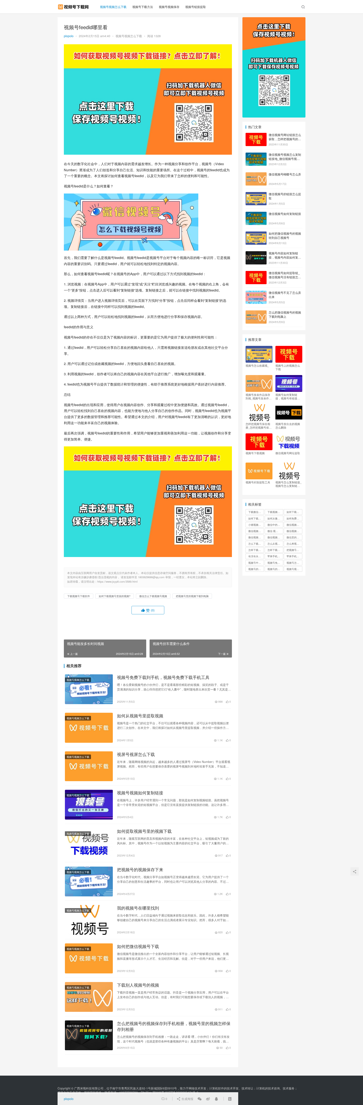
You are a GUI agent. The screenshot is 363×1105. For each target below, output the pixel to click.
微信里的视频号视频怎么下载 (294, 537)
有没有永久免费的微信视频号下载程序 (256, 556)
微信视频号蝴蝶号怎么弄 (285, 174)
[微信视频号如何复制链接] (256, 214)
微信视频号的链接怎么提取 (285, 196)
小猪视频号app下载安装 (256, 524)
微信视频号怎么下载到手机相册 (275, 537)
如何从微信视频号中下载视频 (275, 518)
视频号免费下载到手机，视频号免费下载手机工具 (163, 677)
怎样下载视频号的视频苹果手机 (275, 550)
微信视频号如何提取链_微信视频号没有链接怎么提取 (285, 277)
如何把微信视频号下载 (138, 946)
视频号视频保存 (169, 7)
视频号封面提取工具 (258, 482)
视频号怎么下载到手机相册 (294, 562)
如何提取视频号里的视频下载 (144, 831)
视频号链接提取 (195, 7)
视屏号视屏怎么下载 (136, 754)
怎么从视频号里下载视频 (275, 543)
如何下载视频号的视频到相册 (294, 512)
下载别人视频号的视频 (138, 985)
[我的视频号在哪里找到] (89, 920)
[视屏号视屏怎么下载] (89, 766)
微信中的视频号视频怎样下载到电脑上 (275, 524)
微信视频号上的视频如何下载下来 (256, 531)
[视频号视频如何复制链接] (89, 805)
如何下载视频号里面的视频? (114, 596)
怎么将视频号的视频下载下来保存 (294, 543)
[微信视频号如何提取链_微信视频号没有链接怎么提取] (256, 273)
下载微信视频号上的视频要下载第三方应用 (256, 512)
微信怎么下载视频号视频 (153, 596)
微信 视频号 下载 (275, 531)
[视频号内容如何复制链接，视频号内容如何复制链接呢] (256, 253)
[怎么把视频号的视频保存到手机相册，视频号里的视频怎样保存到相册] (89, 1035)
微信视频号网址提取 (287, 453)
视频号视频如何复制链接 (140, 793)
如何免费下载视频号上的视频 (294, 518)
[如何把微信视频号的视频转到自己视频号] (256, 234)
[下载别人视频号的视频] (89, 997)
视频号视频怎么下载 (113, 7)
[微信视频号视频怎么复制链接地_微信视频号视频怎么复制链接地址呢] (256, 155)
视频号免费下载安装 (275, 562)
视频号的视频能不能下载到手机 (275, 569)
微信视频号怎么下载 (256, 537)
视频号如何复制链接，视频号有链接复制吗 (287, 396)
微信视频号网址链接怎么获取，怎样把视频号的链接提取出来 (285, 139)
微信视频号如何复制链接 (285, 214)
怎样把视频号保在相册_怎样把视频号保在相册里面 (259, 425)
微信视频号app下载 (294, 524)
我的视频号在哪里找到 (138, 908)
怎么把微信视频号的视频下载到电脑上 (285, 314)
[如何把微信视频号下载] (89, 958)
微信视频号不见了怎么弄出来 (285, 294)
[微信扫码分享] (199, 1098)
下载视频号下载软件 (78, 596)
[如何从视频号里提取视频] (89, 728)
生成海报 (187, 1099)
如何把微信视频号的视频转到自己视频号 (285, 235)
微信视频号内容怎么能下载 (294, 531)
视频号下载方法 (142, 7)
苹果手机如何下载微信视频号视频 (294, 556)
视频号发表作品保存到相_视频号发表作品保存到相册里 (259, 396)
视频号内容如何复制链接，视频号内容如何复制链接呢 (285, 257)
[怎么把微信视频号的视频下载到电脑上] (256, 313)
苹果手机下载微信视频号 (275, 556)
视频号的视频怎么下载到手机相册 (256, 569)
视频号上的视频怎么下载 (287, 367)
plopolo (69, 36)
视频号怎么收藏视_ (257, 365)
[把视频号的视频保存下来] (89, 881)
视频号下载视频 (255, 453)
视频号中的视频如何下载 (256, 562)
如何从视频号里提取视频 (140, 716)
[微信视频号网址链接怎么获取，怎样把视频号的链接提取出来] (256, 135)
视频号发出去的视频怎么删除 (287, 425)
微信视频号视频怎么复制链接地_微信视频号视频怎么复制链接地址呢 (285, 158)
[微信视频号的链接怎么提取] (256, 194)
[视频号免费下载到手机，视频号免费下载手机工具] (89, 689)
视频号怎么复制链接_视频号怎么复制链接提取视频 (288, 484)
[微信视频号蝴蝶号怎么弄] (256, 175)
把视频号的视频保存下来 (140, 869)
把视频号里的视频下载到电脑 (192, 596)
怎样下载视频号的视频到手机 (256, 550)
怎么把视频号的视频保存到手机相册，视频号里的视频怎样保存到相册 (173, 1026)
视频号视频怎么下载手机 (294, 569)
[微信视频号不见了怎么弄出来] (256, 293)
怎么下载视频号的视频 (256, 543)
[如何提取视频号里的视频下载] (89, 843)
